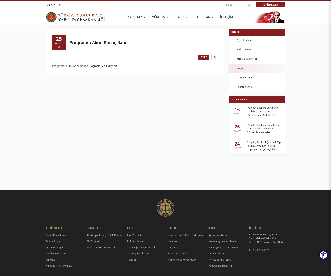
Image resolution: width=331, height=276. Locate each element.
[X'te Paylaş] (214, 57)
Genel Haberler (244, 86)
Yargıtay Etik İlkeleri (138, 253)
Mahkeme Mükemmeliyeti (101, 247)
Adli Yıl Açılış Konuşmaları (182, 259)
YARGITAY (135, 17)
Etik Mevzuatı (134, 235)
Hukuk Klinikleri (135, 241)
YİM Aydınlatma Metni (220, 265)
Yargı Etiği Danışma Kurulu (141, 247)
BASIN (179, 17)
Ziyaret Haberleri (245, 40)
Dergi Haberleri (244, 77)
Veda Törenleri (244, 49)
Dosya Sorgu (53, 241)
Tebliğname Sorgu (56, 253)
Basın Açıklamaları (178, 253)
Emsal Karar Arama (56, 235)
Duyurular (173, 247)
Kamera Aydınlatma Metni (222, 241)
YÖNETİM (159, 17)
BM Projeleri (93, 241)
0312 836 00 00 (261, 250)
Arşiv (240, 68)
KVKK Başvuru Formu (219, 259)
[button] (323, 255)
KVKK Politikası (216, 253)
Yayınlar (131, 259)
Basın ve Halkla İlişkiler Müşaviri (185, 235)
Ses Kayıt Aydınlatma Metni (223, 247)
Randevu (50, 259)
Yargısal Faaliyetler (246, 58)
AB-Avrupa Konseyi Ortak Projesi (104, 235)
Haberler (236, 32)
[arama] (249, 5)
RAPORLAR (202, 17)
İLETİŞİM (226, 17)
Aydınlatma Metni (217, 235)
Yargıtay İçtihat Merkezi (59, 265)
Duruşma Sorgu (54, 247)
